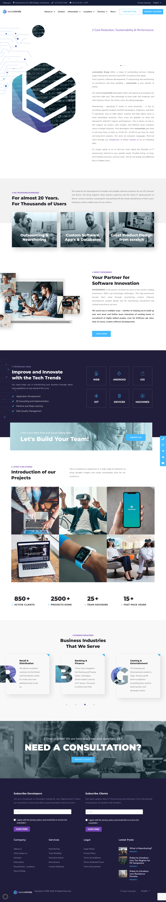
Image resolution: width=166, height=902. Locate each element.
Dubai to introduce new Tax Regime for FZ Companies (140, 860)
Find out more (123, 58)
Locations (87, 11)
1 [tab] (69, 706)
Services (101, 11)
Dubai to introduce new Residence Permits (139, 874)
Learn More (101, 334)
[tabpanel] (27, 676)
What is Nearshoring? (141, 848)
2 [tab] (78, 706)
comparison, (115, 139)
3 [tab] (88, 706)
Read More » (134, 851)
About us (48, 11)
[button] (125, 65)
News (113, 11)
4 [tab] (97, 706)
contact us (134, 139)
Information (73, 11)
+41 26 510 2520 (61, 3)
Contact (61, 11)
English (156, 3)
